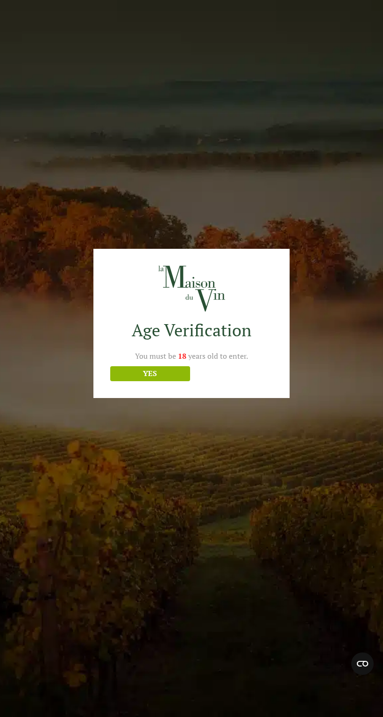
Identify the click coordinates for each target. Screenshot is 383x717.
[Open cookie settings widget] (362, 663)
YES (150, 373)
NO (233, 373)
